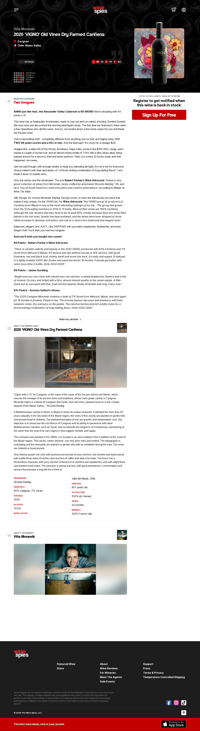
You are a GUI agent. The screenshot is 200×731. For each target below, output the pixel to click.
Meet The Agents (111, 677)
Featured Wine (66, 664)
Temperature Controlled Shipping (164, 677)
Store (60, 668)
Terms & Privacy (153, 672)
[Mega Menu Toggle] (16, 10)
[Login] (184, 10)
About (104, 664)
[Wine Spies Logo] (21, 660)
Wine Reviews (109, 668)
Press (146, 668)
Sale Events (107, 681)
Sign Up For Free (159, 115)
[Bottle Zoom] (179, 33)
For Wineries (108, 672)
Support (148, 664)
